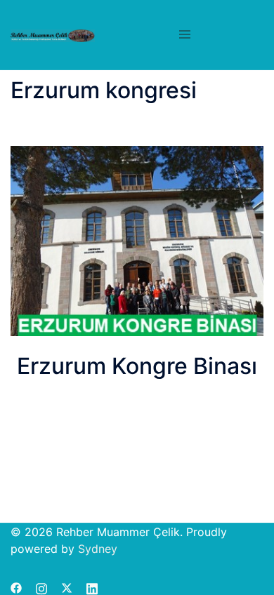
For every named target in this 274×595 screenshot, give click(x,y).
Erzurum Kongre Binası (137, 366)
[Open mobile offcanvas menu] (184, 35)
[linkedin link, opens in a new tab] (92, 587)
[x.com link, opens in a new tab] (66, 587)
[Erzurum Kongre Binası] (137, 240)
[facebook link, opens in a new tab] (16, 587)
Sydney (97, 549)
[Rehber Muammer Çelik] (53, 35)
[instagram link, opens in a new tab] (41, 587)
